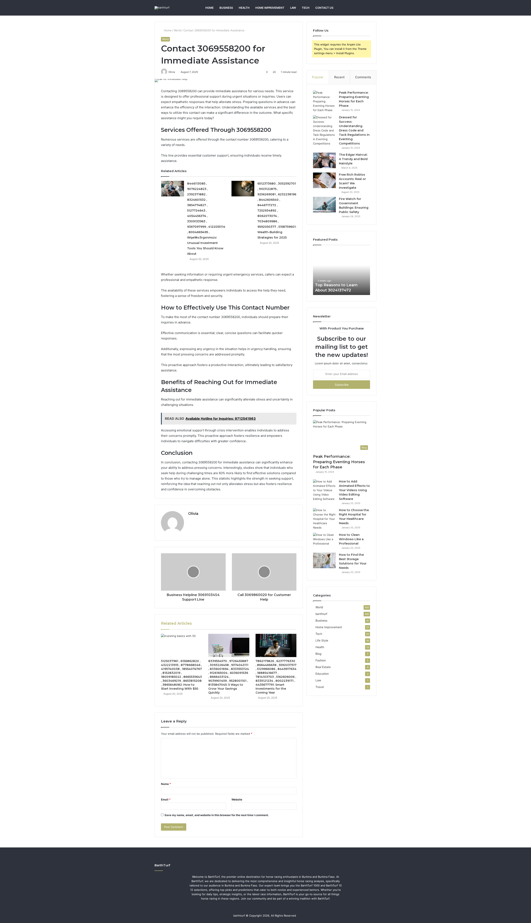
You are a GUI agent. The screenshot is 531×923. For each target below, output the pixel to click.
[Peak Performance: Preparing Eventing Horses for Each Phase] (324, 101)
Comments (363, 77)
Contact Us (324, 7)
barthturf (321, 614)
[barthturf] (162, 8)
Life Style (321, 640)
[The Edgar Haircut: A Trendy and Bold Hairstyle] (324, 160)
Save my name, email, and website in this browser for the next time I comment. (216, 815)
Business (226, 7)
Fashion (320, 660)
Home (209, 7)
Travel (319, 687)
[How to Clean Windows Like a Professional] (324, 540)
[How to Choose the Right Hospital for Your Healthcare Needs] (324, 519)
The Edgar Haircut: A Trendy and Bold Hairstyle (353, 159)
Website (236, 799)
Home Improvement (269, 7)
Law (293, 7)
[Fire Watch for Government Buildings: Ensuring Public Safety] (324, 204)
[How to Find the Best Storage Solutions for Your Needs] (324, 560)
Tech (305, 7)
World (177, 30)
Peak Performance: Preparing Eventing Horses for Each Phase (339, 461)
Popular (317, 77)
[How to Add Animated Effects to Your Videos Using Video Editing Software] (324, 490)
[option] (341, 272)
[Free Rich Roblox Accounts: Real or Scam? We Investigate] (324, 180)
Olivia (193, 513)
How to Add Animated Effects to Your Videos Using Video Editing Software (354, 490)
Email (166, 799)
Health (244, 7)
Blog (318, 653)
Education (322, 673)
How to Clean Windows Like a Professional (351, 539)
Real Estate (323, 667)
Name (166, 784)
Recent (339, 77)
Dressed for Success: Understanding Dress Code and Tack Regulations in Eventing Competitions (354, 130)
